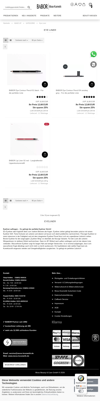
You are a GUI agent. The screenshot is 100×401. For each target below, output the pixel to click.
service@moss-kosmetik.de (21, 353)
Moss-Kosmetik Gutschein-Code (68, 291)
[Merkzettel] (80, 4)
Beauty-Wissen (90, 16)
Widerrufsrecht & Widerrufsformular (69, 287)
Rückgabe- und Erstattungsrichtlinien (70, 278)
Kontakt (58, 312)
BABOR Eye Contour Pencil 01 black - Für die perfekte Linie (26, 91)
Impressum (59, 303)
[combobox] (22, 40)
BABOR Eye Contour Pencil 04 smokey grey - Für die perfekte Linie (72, 91)
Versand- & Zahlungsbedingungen (69, 282)
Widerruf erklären (15, 365)
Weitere (57, 16)
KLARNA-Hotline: (9, 301)
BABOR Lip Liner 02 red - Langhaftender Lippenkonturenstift (26, 161)
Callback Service (61, 299)
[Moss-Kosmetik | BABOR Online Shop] (50, 6)
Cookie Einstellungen (63, 316)
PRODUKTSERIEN (10, 16)
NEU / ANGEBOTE (29, 16)
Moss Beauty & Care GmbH (46, 372)
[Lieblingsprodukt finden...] (29, 7)
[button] (76, 4)
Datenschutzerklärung (50, 394)
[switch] (81, 391)
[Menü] (95, 375)
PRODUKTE (45, 16)
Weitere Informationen (86, 396)
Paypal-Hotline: (8, 296)
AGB (56, 308)
